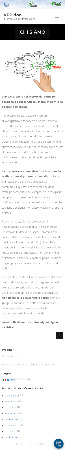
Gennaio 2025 (12, 413)
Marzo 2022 (11, 431)
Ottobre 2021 (11, 437)
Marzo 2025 (11, 407)
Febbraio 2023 (12, 425)
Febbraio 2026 (12, 395)
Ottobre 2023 (11, 419)
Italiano (10, 379)
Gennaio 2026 (12, 401)
